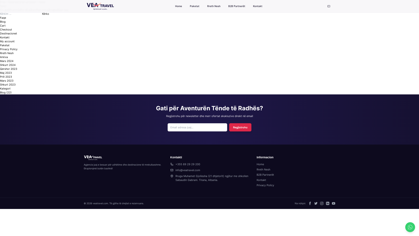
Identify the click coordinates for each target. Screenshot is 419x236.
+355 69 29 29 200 (187, 164)
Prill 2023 (6, 76)
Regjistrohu (240, 127)
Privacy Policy (9, 49)
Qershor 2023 (8, 68)
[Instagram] (321, 203)
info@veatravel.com (187, 170)
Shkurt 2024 (8, 65)
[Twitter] (316, 203)
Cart (3, 25)
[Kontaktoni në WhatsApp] (410, 227)
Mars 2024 (6, 61)
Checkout (6, 29)
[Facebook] (310, 203)
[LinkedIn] (327, 203)
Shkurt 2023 (8, 84)
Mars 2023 (6, 80)
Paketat (4, 45)
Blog (3, 21)
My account (7, 41)
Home (260, 164)
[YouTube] (333, 203)
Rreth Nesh (7, 53)
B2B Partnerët (265, 174)
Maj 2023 (6, 72)
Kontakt (4, 37)
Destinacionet (8, 33)
